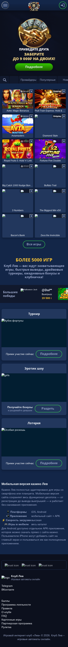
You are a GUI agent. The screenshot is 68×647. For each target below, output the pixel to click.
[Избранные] (14, 80)
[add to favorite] (31, 91)
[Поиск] (4, 80)
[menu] (5, 5)
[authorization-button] (62, 5)
